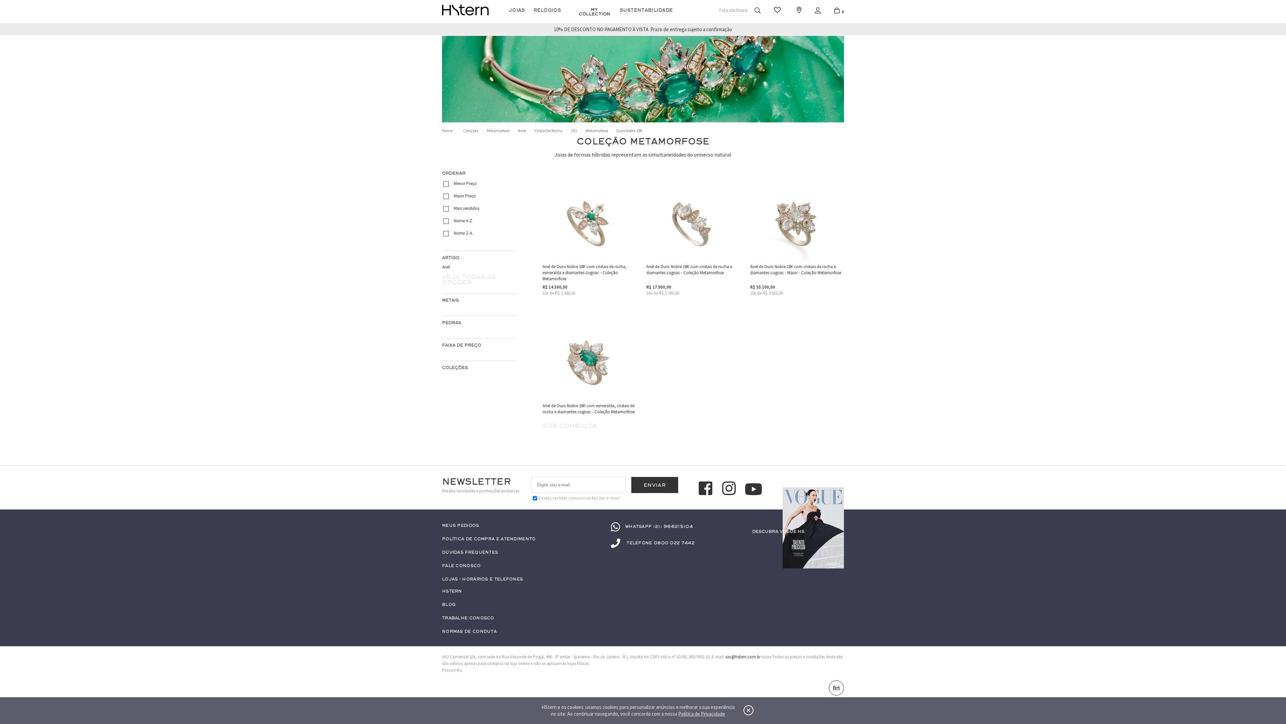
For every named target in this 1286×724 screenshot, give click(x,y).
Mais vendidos (466, 208)
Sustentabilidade (646, 10)
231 (574, 130)
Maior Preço (465, 196)
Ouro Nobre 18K (629, 130)
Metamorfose (498, 130)
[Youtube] (753, 489)
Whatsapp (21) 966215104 (659, 526)
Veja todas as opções (469, 280)
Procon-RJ (452, 670)
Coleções (470, 130)
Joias (517, 10)
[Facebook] (706, 489)
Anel (522, 130)
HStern (452, 591)
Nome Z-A (463, 233)
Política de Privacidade (701, 714)
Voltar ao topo (836, 689)
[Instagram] (730, 489)
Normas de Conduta (469, 632)
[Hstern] (465, 10)
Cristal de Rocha (548, 130)
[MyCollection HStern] (594, 11)
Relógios (547, 10)
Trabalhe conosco (468, 618)
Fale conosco (461, 566)
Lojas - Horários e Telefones (482, 579)
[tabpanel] (643, 79)
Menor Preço (465, 183)
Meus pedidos (460, 526)
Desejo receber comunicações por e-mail (579, 497)
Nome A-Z (463, 221)
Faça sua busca (733, 10)
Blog (448, 605)
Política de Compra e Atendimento (489, 539)
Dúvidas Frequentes (470, 552)
